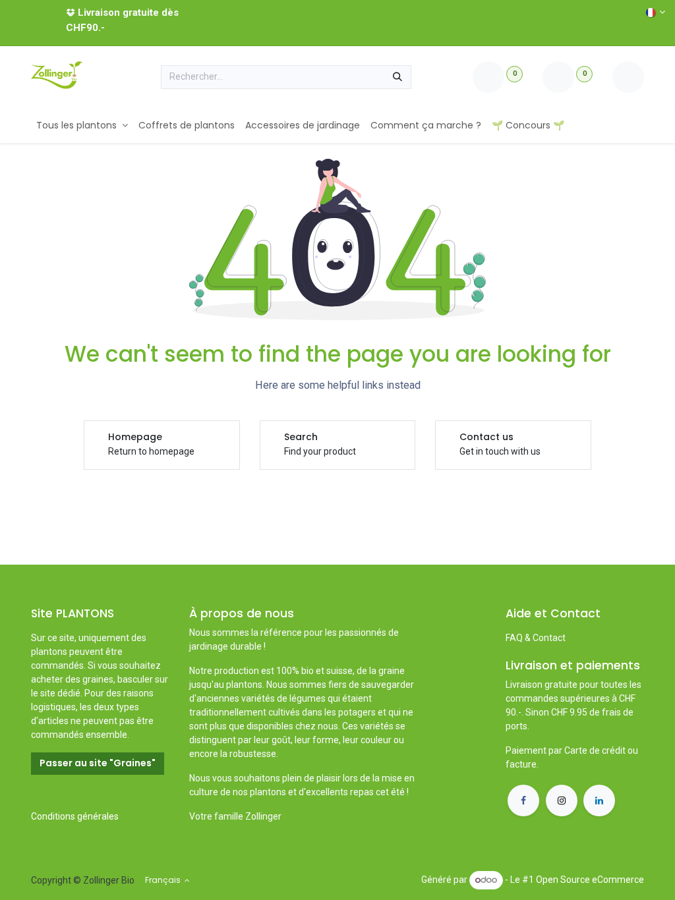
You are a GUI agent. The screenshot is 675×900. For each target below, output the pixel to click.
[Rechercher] (397, 77)
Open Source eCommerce (590, 879)
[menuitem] (82, 125)
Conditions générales (75, 816)
